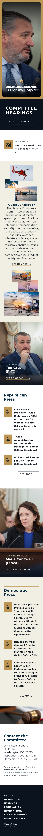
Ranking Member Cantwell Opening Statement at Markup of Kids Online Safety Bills (25, 648)
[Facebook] (6, 824)
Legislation (12, 807)
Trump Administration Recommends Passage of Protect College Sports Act (26, 443)
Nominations (13, 810)
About (8, 795)
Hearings (10, 803)
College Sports (15, 814)
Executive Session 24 (28, 145)
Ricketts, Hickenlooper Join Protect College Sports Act (26, 460)
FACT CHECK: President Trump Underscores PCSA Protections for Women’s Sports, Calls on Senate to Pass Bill (25, 419)
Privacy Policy (14, 818)
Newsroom (12, 799)
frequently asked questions (17, 772)
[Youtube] (15, 824)
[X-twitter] (10, 824)
